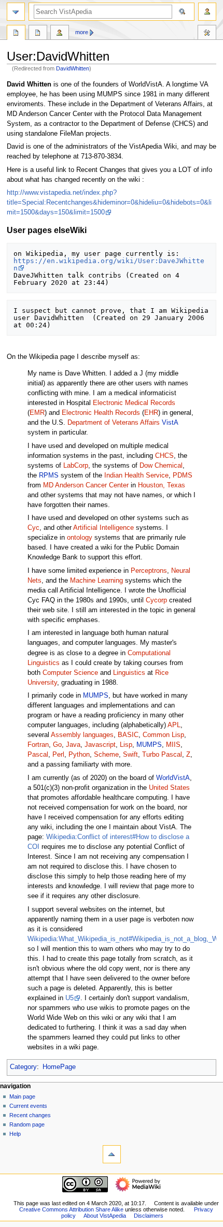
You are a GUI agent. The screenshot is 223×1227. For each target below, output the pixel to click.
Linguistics (129, 672)
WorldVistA (173, 778)
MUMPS (95, 695)
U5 (69, 998)
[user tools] (207, 12)
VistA (170, 422)
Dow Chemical (161, 465)
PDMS (182, 475)
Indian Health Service (136, 475)
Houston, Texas (161, 485)
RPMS (49, 475)
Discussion (38, 33)
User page (16, 33)
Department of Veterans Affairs (113, 422)
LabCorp (75, 465)
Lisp (126, 744)
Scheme (106, 754)
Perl (58, 754)
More (81, 32)
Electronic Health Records (101, 412)
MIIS (173, 744)
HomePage (59, 1067)
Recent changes (30, 1115)
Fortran (38, 744)
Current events (28, 1106)
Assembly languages (82, 735)
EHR (151, 412)
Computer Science (70, 672)
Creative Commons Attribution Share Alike (71, 1209)
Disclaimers (148, 1215)
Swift (130, 754)
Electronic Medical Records (134, 403)
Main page (22, 1096)
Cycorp (156, 600)
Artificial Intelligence (103, 527)
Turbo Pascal (162, 754)
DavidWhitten (72, 68)
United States (169, 787)
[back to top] (112, 1154)
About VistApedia (104, 1215)
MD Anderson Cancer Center (86, 485)
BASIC (128, 735)
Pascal (37, 754)
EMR (37, 412)
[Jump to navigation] (16, 12)
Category (23, 1067)
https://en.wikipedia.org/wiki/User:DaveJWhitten (108, 264)
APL (174, 725)
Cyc (33, 527)
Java (73, 744)
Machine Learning (96, 580)
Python (79, 754)
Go (57, 744)
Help (15, 1134)
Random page (27, 1124)
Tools (207, 33)
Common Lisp (163, 735)
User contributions (59, 33)
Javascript (100, 744)
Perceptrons (149, 570)
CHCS (164, 455)
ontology (79, 537)
